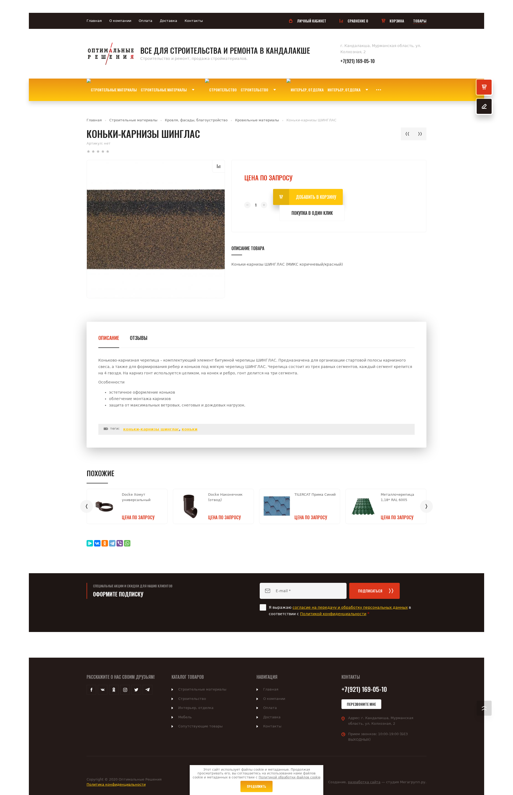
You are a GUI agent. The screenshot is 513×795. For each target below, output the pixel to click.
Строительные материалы (133, 120)
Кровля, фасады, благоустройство (196, 120)
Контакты (194, 21)
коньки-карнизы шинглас (151, 429)
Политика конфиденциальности (116, 784)
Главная (94, 21)
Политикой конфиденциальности (333, 614)
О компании (120, 21)
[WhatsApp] (127, 543)
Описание (108, 337)
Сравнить (218, 166)
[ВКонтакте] (97, 543)
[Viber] (119, 543)
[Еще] (378, 90)
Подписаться (370, 591)
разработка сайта (364, 782)
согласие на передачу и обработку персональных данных (350, 607)
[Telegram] (112, 543)
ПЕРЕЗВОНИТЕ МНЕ (361, 704)
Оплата (145, 21)
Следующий (420, 133)
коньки (189, 429)
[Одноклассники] (105, 543)
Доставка (168, 21)
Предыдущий (407, 133)
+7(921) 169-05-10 (357, 60)
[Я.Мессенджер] (90, 543)
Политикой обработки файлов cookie (289, 777)
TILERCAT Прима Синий (315, 494)
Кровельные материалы (257, 120)
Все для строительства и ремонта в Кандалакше (225, 50)
